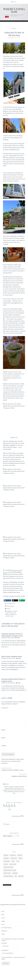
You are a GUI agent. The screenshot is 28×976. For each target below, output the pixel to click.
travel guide (8, 876)
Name (3, 730)
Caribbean (9, 611)
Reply (18, 637)
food (20, 858)
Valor (12, 616)
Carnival (15, 611)
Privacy (3, 934)
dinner (19, 855)
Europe (6, 858)
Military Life (4, 931)
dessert (13, 855)
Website (3, 745)
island (11, 612)
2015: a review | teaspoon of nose (11, 656)
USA (16, 614)
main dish (13, 864)
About (2, 914)
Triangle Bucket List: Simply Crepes (12, 769)
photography (8, 867)
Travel (14, 28)
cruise (7, 612)
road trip (7, 873)
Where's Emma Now (14, 10)
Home (2, 911)
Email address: (4, 950)
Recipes (3, 921)
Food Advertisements (15, 816)
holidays (7, 861)
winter (21, 876)
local (6, 864)
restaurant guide (10, 870)
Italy (13, 861)
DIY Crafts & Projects (6, 927)
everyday (14, 858)
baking (6, 855)
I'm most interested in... (7, 957)
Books (2, 924)
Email (3, 737)
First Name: (4, 943)
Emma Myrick (10, 606)
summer (12, 614)
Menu (15, 1)
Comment (4, 708)
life (18, 861)
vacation (7, 616)
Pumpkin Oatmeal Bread (19, 775)
